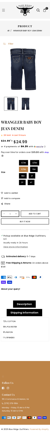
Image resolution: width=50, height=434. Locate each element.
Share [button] (7, 203)
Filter (10, 43)
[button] (3, 10)
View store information (15, 246)
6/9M (23, 169)
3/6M (34, 162)
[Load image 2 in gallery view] (25, 103)
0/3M (23, 162)
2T (32, 175)
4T (31, 182)
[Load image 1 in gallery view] (11, 103)
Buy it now (25, 221)
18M (22, 175)
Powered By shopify (39, 429)
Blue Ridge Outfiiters (19, 429)
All (8, 30)
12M (34, 169)
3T (22, 182)
